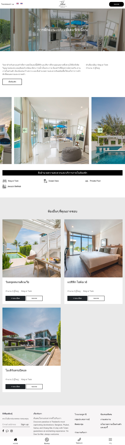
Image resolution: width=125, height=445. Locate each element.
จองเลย (116, 4)
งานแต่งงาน (105, 419)
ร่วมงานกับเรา (81, 432)
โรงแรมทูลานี (81, 414)
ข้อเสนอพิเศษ (106, 414)
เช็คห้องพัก (12, 82)
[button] (24, 130)
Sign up (25, 424)
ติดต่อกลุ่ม (79, 424)
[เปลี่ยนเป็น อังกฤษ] (17, 3)
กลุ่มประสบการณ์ (82, 419)
